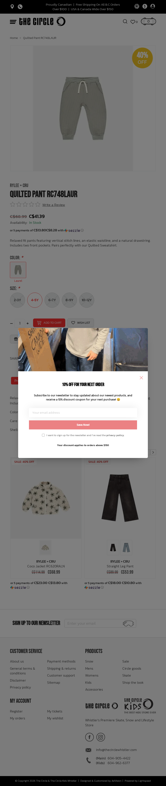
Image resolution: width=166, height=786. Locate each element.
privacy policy (115, 435)
